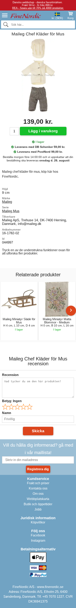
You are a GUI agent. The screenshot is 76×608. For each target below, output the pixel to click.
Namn (6, 413)
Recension (10, 375)
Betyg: (12, 401)
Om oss (38, 493)
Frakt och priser (38, 483)
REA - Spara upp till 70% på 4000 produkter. (38, 8)
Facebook (38, 535)
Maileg (7, 202)
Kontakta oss (38, 488)
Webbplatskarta (38, 499)
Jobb (38, 509)
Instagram (38, 540)
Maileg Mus (10, 211)
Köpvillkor (38, 522)
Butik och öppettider (38, 504)
